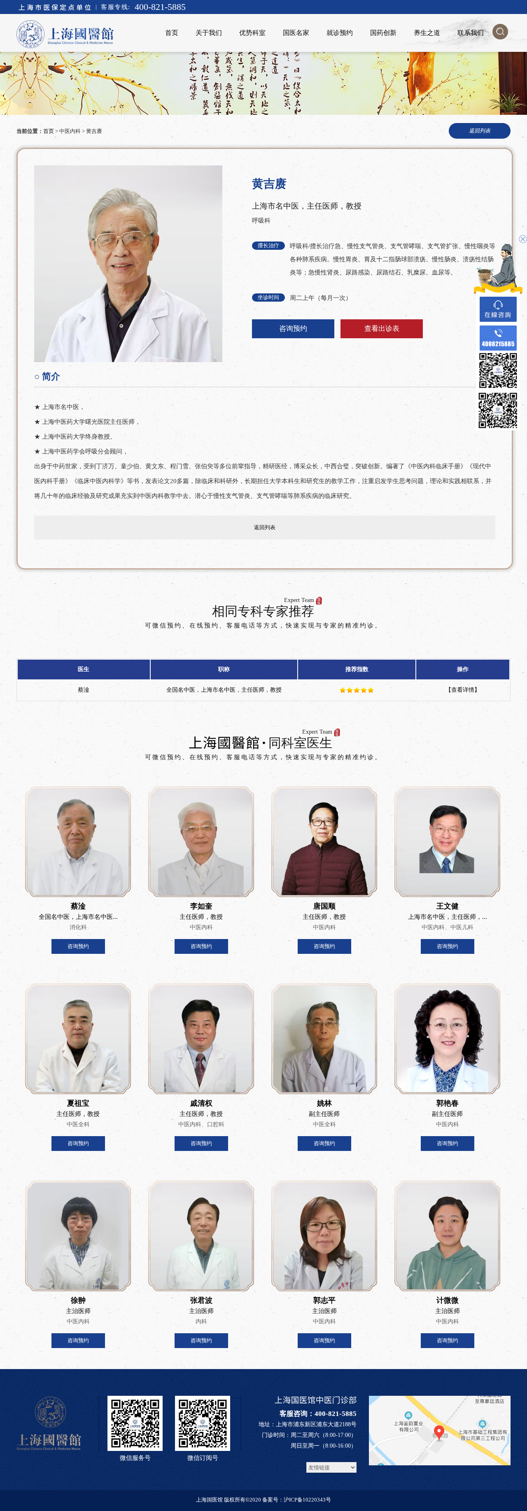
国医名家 (296, 32)
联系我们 (470, 32)
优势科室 (252, 32)
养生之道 (427, 32)
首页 (171, 32)
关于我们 (209, 32)
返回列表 (264, 527)
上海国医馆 (209, 1500)
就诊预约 (339, 32)
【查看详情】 (462, 690)
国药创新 (383, 32)
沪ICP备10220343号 (307, 1500)
